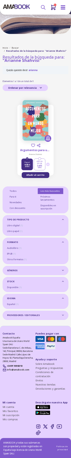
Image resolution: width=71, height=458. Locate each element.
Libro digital (15, 225)
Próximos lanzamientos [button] (47, 198)
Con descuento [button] (17, 208)
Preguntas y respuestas (49, 368)
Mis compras (10, 419)
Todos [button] (13, 191)
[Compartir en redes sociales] (39, 145)
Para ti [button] (13, 196)
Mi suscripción (11, 415)
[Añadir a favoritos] (33, 145)
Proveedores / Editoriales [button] (23, 315)
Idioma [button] (11, 298)
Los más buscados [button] (50, 191)
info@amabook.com (18, 369)
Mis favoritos (10, 411)
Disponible (14, 287)
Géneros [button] (12, 270)
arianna (33, 70)
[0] (53, 9)
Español (12, 304)
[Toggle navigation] (63, 7)
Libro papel (14, 231)
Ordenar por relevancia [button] (22, 87)
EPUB (11, 253)
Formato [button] (12, 242)
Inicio (5, 47)
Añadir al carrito (35, 175)
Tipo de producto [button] (18, 219)
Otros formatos (17, 259)
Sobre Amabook (45, 363)
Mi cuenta (8, 407)
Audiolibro (14, 248)
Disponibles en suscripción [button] (48, 207)
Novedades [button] (16, 202)
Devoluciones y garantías (50, 388)
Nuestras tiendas (45, 384)
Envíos (39, 380)
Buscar (15, 47)
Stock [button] (10, 281)
